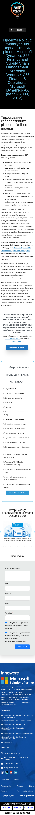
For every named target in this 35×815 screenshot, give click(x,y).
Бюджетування (10, 389)
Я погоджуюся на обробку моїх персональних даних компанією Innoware (17, 625)
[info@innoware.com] (2, 768)
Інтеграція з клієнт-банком (14, 393)
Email (7, 603)
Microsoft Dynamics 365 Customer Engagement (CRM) (13, 738)
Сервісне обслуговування (14, 419)
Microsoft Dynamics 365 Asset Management (17, 733)
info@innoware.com (11, 768)
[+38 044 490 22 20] (2, 764)
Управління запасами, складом (16, 424)
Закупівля (8, 402)
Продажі (8, 407)
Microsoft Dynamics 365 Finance (13, 724)
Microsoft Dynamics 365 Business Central (16, 721)
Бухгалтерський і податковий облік (17, 438)
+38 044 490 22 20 (12, 339)
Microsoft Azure (6, 742)
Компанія (8, 593)
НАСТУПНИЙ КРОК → (17, 493)
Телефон (8, 613)
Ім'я (6, 584)
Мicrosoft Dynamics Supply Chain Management (13, 729)
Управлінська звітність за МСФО (16, 442)
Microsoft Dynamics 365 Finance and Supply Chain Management (17, 716)
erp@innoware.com (17, 341)
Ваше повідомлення (12, 568)
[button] (17, 18)
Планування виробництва (14, 433)
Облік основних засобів (13, 398)
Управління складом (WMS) (15, 428)
